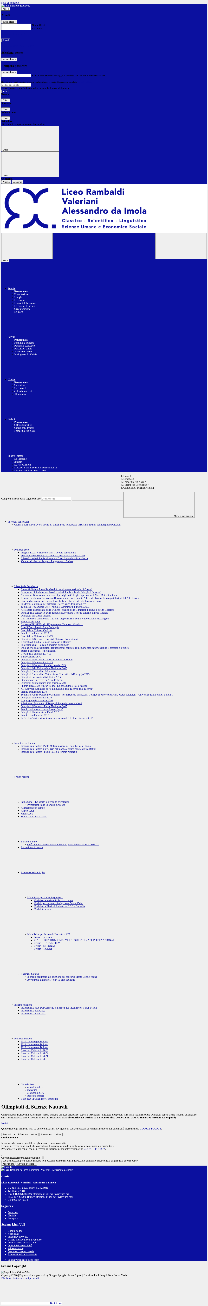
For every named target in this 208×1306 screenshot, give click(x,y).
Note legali (13, 1233)
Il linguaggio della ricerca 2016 (37, 700)
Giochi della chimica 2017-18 (36, 653)
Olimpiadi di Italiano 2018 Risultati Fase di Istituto (46, 659)
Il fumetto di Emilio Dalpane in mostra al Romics (46, 642)
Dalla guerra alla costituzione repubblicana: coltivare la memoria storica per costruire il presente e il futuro (75, 647)
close (5, 260)
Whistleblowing (16, 1248)
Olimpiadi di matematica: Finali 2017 (40, 712)
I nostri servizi (21, 776)
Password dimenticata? (13, 34)
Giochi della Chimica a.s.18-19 (37, 636)
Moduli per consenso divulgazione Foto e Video (58, 903)
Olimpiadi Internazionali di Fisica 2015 (41, 677)
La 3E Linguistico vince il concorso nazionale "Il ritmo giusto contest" (57, 718)
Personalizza (9, 1134)
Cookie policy (15, 1230)
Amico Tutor (27, 810)
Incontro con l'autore (25, 743)
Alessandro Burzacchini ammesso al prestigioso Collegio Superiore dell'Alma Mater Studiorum (69, 595)
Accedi (6, 9)
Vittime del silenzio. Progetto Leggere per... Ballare (47, 561)
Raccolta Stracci (35, 1095)
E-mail (35, 75)
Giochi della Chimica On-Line (36, 630)
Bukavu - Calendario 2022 (34, 1053)
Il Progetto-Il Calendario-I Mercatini (39, 1098)
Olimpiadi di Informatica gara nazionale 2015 (44, 683)
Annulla (6, 182)
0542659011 (18, 1191)
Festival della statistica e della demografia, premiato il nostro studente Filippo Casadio (64, 612)
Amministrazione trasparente (22, 1254)
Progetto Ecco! (22, 549)
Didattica (128, 479)
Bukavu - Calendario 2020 (34, 1050)
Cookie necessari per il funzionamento (21, 1157)
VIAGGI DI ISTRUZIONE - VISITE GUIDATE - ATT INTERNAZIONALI (74, 940)
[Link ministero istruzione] (15, 5)
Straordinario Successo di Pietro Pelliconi (42, 680)
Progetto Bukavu (23, 1038)
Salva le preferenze (26, 1164)
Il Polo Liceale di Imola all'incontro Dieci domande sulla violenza (54, 558)
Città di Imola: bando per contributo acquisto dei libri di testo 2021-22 (63, 844)
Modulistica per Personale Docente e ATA (49, 934)
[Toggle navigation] (27, 246)
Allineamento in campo (33, 807)
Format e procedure (44, 937)
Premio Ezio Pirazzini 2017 (35, 715)
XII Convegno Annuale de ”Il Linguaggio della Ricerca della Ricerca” (57, 688)
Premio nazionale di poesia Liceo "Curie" (42, 709)
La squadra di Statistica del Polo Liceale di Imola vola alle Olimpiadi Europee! (61, 592)
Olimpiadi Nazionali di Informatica (39, 671)
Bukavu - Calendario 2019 (34, 1059)
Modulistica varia (43, 909)
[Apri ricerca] (181, 246)
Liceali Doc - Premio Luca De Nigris (40, 627)
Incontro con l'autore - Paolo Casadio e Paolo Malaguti (49, 751)
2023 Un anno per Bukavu (34, 1047)
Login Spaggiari (85, 82)
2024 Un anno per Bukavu (34, 1044)
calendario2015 (35, 1087)
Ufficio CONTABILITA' (47, 943)
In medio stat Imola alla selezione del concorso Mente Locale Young (62, 976)
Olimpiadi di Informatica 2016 (36, 697)
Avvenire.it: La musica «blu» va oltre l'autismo (51, 979)
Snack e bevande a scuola (34, 816)
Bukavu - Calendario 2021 (34, 1056)
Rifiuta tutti (27, 1134)
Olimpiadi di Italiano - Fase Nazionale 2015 (43, 665)
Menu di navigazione (183, 516)
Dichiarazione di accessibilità (23, 1242)
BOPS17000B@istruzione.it (42, 1194)
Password (37, 28)
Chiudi (5, 100)
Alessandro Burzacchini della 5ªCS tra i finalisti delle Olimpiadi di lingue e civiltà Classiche (67, 609)
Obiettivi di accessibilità (20, 1245)
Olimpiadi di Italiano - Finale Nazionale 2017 (44, 706)
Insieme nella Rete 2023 (33, 1010)
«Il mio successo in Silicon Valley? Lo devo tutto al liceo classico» (55, 685)
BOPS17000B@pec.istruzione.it (43, 1196)
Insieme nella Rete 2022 (33, 1013)
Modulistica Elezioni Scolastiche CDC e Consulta (59, 906)
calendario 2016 (35, 1092)
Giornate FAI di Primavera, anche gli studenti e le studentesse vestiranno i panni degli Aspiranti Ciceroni (67, 524)
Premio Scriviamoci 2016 (34, 691)
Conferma (17, 182)
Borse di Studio (29, 841)
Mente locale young (31, 621)
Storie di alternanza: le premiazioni (38, 650)
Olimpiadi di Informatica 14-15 (37, 662)
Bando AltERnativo (31, 656)
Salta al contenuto (10, 2)
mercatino (32, 1090)
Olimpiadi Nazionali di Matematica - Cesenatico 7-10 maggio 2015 (55, 674)
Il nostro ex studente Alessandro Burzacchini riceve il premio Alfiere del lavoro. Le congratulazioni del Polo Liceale (80, 598)
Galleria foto (27, 1084)
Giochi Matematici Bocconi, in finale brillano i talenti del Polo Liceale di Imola (61, 601)
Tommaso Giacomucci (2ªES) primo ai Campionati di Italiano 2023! (55, 606)
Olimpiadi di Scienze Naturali (36, 615)
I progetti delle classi (133, 481)
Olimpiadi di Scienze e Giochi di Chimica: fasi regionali (49, 639)
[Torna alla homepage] (104, 208)
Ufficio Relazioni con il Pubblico (25, 1239)
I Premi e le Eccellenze (135, 484)
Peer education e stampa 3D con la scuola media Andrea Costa (53, 555)
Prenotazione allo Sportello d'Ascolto (46, 804)
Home (126, 476)
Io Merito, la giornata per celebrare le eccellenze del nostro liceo (53, 604)
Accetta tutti (51, 1134)
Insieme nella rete (23, 1004)
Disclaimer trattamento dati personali (20, 1278)
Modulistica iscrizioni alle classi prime (53, 900)
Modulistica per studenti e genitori (45, 897)
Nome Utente (39, 25)
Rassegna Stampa (30, 973)
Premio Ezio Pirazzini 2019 (35, 633)
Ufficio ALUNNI (43, 948)
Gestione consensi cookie (21, 1251)
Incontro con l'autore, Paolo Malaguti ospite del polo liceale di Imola (56, 746)
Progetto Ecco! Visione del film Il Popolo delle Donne (48, 552)
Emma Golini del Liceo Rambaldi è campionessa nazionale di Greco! (56, 589)
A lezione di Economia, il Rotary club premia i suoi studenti (51, 703)
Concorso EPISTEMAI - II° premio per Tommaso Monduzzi (52, 624)
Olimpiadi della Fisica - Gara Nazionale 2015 (44, 668)
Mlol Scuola (27, 813)
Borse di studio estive (32, 847)
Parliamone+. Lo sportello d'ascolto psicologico (45, 802)
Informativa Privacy (18, 1236)
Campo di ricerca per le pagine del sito (21, 498)
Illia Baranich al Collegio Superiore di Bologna (45, 644)
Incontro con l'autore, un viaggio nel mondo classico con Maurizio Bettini (58, 749)
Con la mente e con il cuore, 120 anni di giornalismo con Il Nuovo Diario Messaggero (65, 618)
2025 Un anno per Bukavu (34, 1041)
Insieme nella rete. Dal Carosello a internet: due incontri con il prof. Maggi (59, 1007)
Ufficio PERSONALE (45, 946)
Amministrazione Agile (33, 872)
